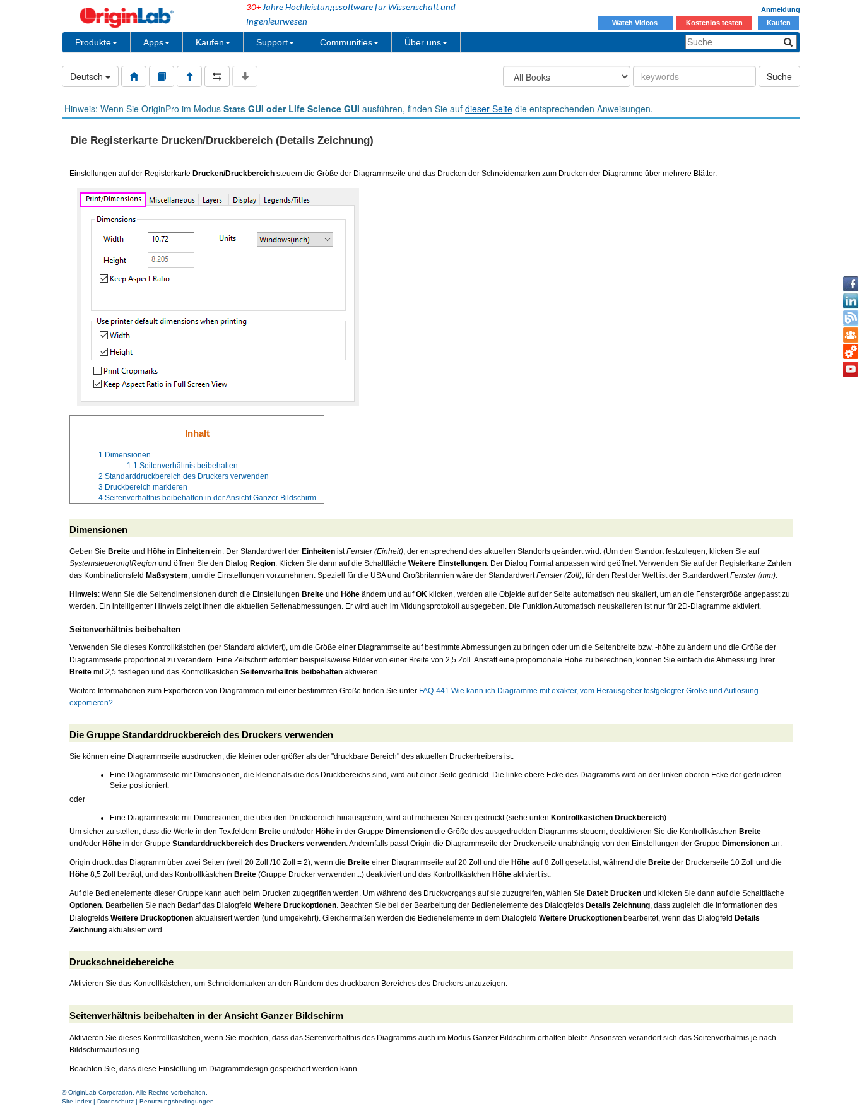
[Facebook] (850, 284)
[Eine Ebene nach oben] (189, 76)
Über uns (422, 42)
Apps (153, 42)
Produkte (93, 42)
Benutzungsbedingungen (176, 1101)
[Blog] (850, 318)
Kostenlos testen (714, 22)
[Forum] (850, 335)
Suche (779, 76)
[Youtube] (850, 369)
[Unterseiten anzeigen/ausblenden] (244, 76)
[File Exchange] (850, 352)
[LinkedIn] (850, 301)
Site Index (77, 1101)
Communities (346, 42)
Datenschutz (115, 1101)
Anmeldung (780, 9)
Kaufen (779, 22)
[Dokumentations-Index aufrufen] (133, 76)
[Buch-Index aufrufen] (161, 76)
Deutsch (87, 76)
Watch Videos (635, 22)
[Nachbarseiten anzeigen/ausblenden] (217, 76)
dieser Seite (488, 108)
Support (272, 42)
